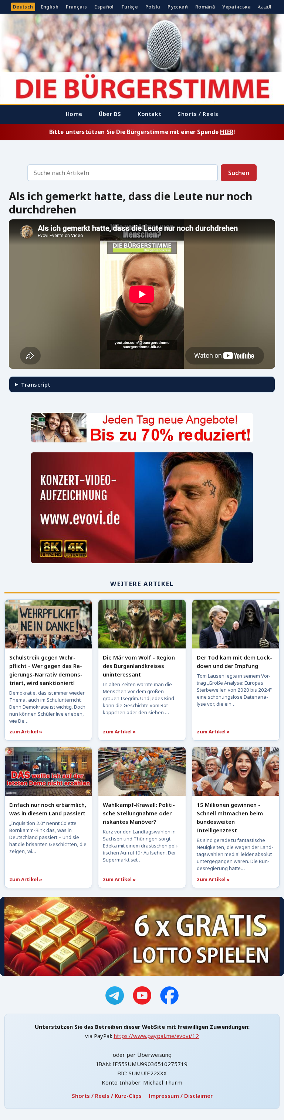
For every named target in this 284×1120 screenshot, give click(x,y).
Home (74, 113)
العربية (264, 7)
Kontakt (149, 113)
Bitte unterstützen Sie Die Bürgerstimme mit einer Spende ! (142, 132)
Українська (236, 7)
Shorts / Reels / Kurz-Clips (107, 1095)
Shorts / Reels (198, 113)
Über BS (110, 113)
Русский (178, 7)
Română (205, 7)
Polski (152, 7)
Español (104, 7)
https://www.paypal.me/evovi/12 (156, 1035)
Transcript (35, 384)
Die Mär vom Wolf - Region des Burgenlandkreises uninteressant (139, 666)
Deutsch (23, 7)
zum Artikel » (25, 731)
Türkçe (129, 7)
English (50, 7)
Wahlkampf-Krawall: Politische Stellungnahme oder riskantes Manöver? (139, 813)
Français (76, 7)
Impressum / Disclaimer (180, 1095)
